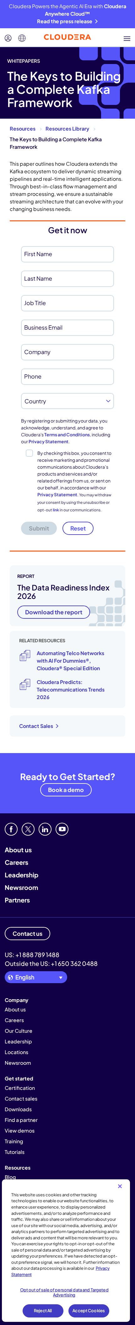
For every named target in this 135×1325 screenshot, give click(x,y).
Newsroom (21, 887)
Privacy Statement (48, 441)
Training (14, 1141)
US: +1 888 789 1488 (32, 954)
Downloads (18, 1109)
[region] (66, 1250)
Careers (16, 862)
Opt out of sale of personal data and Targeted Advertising (64, 1292)
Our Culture (18, 1030)
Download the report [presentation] (53, 612)
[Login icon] (8, 38)
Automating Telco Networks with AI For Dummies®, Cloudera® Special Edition (70, 660)
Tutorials (14, 1152)
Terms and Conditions (67, 434)
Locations (16, 1052)
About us (18, 850)
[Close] (120, 1186)
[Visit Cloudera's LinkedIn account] (45, 829)
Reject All (43, 1310)
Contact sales (21, 1098)
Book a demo (66, 789)
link (56, 510)
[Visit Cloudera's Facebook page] (11, 829)
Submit (39, 528)
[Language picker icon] (22, 38)
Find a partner (21, 1120)
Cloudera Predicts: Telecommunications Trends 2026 (71, 689)
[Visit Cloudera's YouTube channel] (62, 829)
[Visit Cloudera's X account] (28, 829)
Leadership (21, 875)
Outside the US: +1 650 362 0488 (51, 963)
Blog (10, 1177)
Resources (22, 128)
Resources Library (67, 128)
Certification (20, 1088)
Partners (17, 900)
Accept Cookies (89, 1310)
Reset (78, 528)
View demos (20, 1130)
